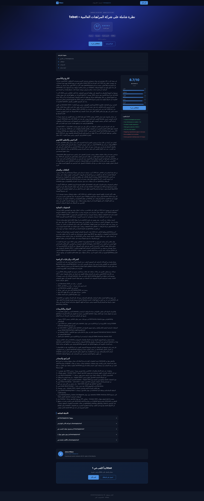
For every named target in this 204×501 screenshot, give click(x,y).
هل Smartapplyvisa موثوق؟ (65, 418)
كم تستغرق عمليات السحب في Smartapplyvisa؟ (70, 429)
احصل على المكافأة (108, 477)
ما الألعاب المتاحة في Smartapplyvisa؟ (68, 440)
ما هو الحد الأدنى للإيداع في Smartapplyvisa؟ (69, 423)
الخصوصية (100, 497)
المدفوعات (62, 64)
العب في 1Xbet (95, 43)
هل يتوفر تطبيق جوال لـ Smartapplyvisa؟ (68, 434)
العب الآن (144, 2)
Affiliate (107, 497)
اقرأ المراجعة (109, 44)
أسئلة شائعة (63, 67)
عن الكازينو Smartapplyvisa (67, 58)
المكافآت (62, 61)
